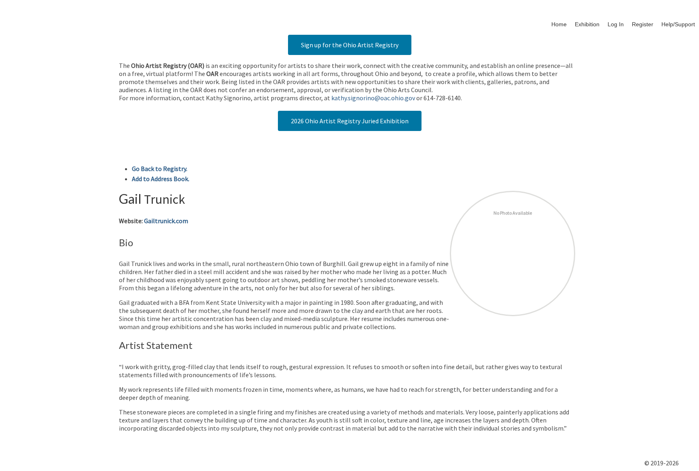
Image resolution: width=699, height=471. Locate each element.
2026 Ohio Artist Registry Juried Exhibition (350, 121)
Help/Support (678, 24)
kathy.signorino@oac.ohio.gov (373, 98)
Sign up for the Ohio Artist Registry (349, 45)
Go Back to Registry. (159, 169)
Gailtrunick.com (166, 221)
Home (559, 24)
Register (642, 24)
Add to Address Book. (160, 179)
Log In (616, 24)
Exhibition (587, 24)
